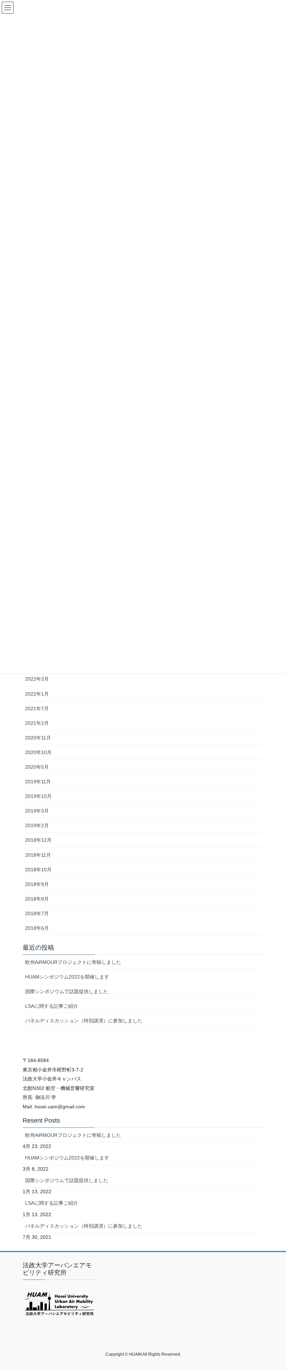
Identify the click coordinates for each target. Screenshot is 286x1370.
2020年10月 (38, 752)
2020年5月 (37, 767)
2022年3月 (37, 679)
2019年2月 (37, 825)
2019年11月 (38, 781)
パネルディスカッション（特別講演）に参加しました (83, 1020)
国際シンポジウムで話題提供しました (66, 991)
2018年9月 (37, 884)
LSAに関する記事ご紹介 (51, 1006)
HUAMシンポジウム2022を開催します (67, 977)
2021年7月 (37, 708)
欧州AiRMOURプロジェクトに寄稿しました (73, 962)
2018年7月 (37, 913)
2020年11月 (38, 738)
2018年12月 (38, 840)
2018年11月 (38, 855)
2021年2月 (37, 723)
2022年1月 (37, 694)
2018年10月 (38, 869)
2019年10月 (38, 796)
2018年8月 (37, 899)
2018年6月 (37, 928)
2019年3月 (37, 811)
